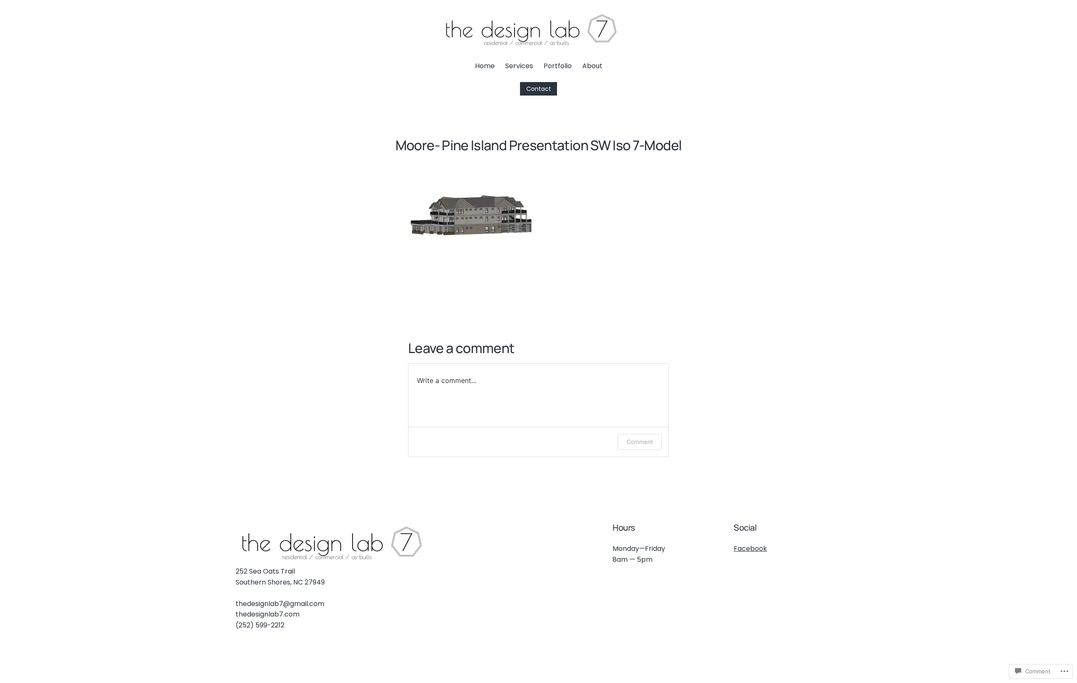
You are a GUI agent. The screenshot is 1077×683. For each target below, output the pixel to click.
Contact (538, 89)
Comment (639, 441)
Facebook (750, 548)
